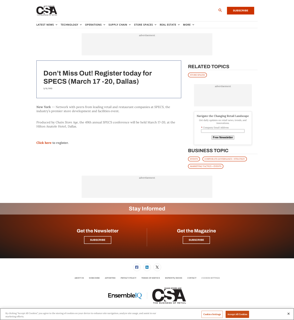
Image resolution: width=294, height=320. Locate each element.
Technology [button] (69, 24)
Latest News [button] (45, 24)
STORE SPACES (197, 75)
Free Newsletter (223, 137)
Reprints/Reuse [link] (173, 278)
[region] (147, 314)
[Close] (288, 313)
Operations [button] (93, 24)
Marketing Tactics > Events (205, 166)
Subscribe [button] (97, 240)
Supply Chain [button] (118, 24)
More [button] (187, 24)
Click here (44, 143)
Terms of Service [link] (150, 278)
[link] (137, 267)
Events (194, 159)
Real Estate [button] (168, 24)
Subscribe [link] (94, 278)
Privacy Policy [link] (128, 278)
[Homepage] (46, 11)
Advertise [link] (110, 278)
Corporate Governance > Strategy (225, 159)
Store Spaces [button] (143, 24)
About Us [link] (79, 278)
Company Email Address (215, 127)
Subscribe (240, 10)
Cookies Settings (210, 278)
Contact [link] (191, 278)
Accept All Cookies (237, 314)
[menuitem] (48, 24)
